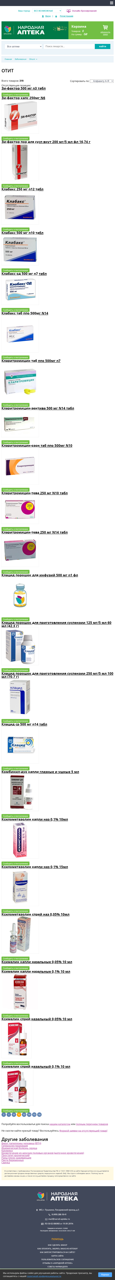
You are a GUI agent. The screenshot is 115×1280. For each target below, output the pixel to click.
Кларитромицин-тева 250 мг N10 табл (34, 493)
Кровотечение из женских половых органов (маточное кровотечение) (42, 1153)
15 (34, 1114)
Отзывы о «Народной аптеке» (58, 1263)
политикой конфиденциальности (44, 1276)
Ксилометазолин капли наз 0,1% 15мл (34, 866)
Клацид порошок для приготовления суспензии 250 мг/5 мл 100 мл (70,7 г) (57, 675)
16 (39, 1114)
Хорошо (105, 1275)
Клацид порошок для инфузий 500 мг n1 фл (39, 575)
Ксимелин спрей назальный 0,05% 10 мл (36, 1019)
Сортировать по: (80, 81)
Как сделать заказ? (57, 1245)
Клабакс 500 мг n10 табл (22, 232)
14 (29, 1114)
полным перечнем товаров (92, 1124)
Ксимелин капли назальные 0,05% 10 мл (36, 961)
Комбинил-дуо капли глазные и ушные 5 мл (40, 771)
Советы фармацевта (57, 1266)
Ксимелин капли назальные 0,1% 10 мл (35, 971)
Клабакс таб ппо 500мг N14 (24, 313)
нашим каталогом (59, 1124)
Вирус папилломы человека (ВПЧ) (21, 1143)
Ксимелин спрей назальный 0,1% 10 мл (35, 1066)
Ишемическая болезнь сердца (19, 1148)
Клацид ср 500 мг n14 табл (24, 724)
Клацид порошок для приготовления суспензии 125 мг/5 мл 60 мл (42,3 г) (56, 624)
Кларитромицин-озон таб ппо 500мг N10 (36, 445)
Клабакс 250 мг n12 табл (22, 189)
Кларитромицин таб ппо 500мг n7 (30, 360)
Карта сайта (57, 1256)
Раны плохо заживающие (16, 1157)
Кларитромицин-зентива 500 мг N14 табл (37, 408)
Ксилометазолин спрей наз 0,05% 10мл (35, 914)
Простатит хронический (15, 1155)
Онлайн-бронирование (84, 10)
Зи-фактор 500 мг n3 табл (23, 88)
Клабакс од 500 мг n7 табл (24, 273)
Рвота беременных (12, 1160)
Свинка (5, 1162)
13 (24, 1114)
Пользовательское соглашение (57, 1259)
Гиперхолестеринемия (14, 1145)
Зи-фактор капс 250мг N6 (23, 97)
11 (14, 1114)
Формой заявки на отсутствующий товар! (83, 1130)
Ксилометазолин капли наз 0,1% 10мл (34, 819)
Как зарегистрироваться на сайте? (57, 1252)
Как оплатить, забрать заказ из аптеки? (57, 1248)
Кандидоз (7, 1150)
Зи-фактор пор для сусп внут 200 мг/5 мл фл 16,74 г (45, 141)
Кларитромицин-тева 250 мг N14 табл (34, 532)
